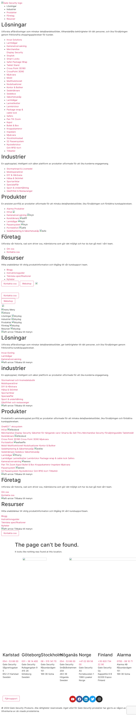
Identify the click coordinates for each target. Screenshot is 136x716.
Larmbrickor (13, 106)
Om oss (10, 248)
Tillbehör (11, 151)
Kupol (9, 122)
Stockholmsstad (15, 138)
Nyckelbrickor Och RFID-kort (33, 471)
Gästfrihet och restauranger (15, 402)
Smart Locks (13, 58)
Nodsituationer (14, 84)
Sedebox (19, 452)
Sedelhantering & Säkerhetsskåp (23, 231)
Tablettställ (128, 433)
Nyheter (11, 279)
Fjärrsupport (11, 698)
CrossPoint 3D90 (15, 71)
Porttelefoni (13, 227)
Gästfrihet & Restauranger (20, 191)
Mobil (9, 77)
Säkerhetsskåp (14, 97)
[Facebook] (79, 699)
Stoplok (10, 55)
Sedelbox (11, 93)
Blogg (9, 269)
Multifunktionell (14, 81)
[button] (3, 306)
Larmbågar (12, 43)
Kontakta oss (13, 252)
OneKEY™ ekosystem (11, 426)
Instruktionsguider (16, 273)
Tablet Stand (13, 65)
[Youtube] (72, 699)
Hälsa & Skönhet (15, 178)
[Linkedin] (86, 699)
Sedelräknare (13, 90)
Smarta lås (66, 433)
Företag (10, 15)
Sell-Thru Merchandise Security (88, 433)
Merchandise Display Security (16, 433)
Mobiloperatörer (15, 172)
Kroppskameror (14, 128)
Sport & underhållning (12, 399)
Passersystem (13, 224)
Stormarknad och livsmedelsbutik (18, 380)
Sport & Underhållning (18, 187)
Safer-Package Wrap (17, 62)
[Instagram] (99, 699)
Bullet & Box (13, 125)
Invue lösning (7, 352)
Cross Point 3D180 (16, 68)
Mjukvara (11, 74)
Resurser (11, 18)
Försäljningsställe (113, 433)
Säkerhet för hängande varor (46, 433)
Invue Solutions (14, 39)
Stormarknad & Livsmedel (19, 168)
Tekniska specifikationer (19, 276)
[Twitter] (92, 699)
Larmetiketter (13, 103)
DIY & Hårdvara (14, 175)
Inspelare (11, 131)
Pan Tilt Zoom (14, 119)
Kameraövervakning (17, 46)
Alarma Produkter (15, 208)
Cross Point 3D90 (30, 439)
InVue (9, 212)
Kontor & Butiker (15, 87)
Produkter (12, 12)
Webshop (26, 283)
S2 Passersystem (15, 141)
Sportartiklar (13, 181)
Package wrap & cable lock (53, 458)
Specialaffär (13, 184)
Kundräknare (13, 218)
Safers (10, 116)
